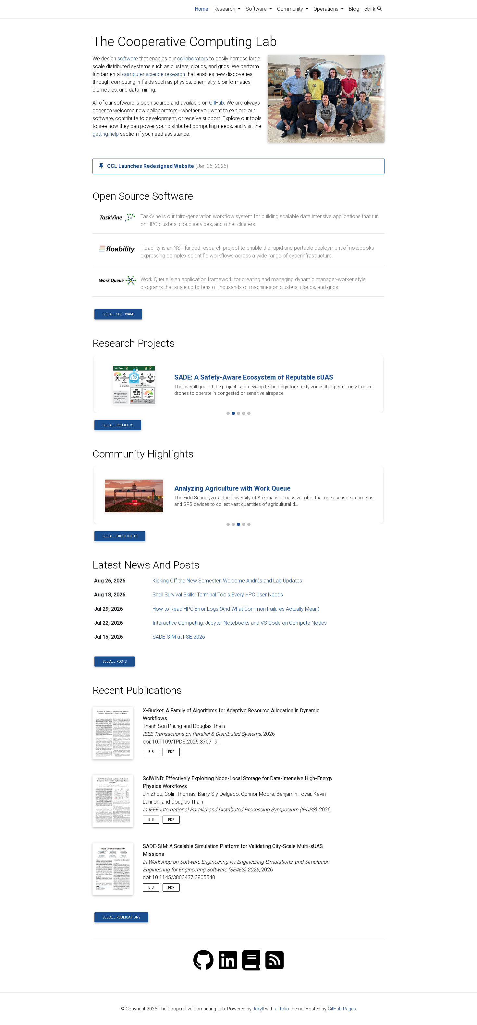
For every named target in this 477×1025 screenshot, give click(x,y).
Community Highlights (143, 454)
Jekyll (258, 1009)
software (127, 59)
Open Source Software (142, 196)
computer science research (153, 74)
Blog (354, 9)
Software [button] (257, 9)
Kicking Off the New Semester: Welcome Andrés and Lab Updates (227, 581)
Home (203, 9)
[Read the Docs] (251, 961)
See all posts (115, 661)
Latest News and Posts (146, 565)
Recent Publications (137, 690)
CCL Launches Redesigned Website (150, 166)
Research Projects (133, 343)
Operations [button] (326, 9)
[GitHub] (203, 961)
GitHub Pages (342, 1009)
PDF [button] (171, 752)
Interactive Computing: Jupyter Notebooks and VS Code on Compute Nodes (240, 623)
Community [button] (290, 9)
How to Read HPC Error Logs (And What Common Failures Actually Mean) (236, 609)
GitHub (216, 103)
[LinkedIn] (228, 961)
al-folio (282, 1009)
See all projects (118, 425)
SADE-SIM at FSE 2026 (179, 637)
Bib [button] (151, 752)
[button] (99, 384)
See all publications (121, 917)
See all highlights (120, 536)
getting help (105, 134)
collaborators (192, 59)
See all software (118, 314)
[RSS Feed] (274, 961)
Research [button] (225, 9)
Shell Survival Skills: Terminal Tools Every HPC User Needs (218, 595)
